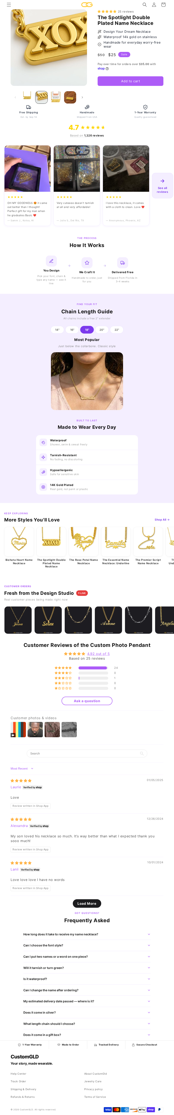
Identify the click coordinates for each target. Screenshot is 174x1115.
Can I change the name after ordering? (51, 990)
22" (117, 329)
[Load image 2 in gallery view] (41, 97)
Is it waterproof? (35, 979)
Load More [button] (86, 903)
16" (72, 329)
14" (57, 329)
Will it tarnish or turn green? (43, 968)
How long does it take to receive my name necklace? (60, 934)
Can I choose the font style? (43, 945)
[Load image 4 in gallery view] (70, 97)
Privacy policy (93, 1089)
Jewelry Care (93, 1081)
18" (87, 329)
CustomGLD (24, 1056)
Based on (87, 135)
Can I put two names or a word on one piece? (55, 956)
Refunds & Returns (23, 1096)
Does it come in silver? (39, 1012)
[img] (21, 780)
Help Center (18, 1073)
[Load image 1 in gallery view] (27, 97)
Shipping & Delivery (23, 1089)
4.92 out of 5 (98, 654)
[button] (9, 4)
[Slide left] (15, 97)
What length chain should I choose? (49, 1024)
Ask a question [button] (87, 701)
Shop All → (162, 519)
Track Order (18, 1081)
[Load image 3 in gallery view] (56, 97)
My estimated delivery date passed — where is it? (58, 1001)
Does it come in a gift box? (42, 1035)
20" (102, 329)
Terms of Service (95, 1096)
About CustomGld (95, 1073)
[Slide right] (82, 97)
